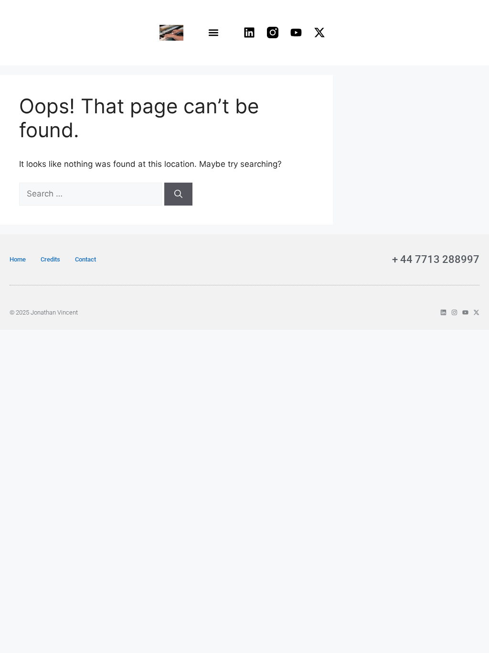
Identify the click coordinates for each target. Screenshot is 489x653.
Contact (85, 259)
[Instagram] (454, 312)
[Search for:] (91, 193)
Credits (50, 259)
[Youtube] (296, 32)
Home (18, 259)
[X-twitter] (319, 32)
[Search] (178, 194)
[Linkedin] (249, 32)
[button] (214, 33)
